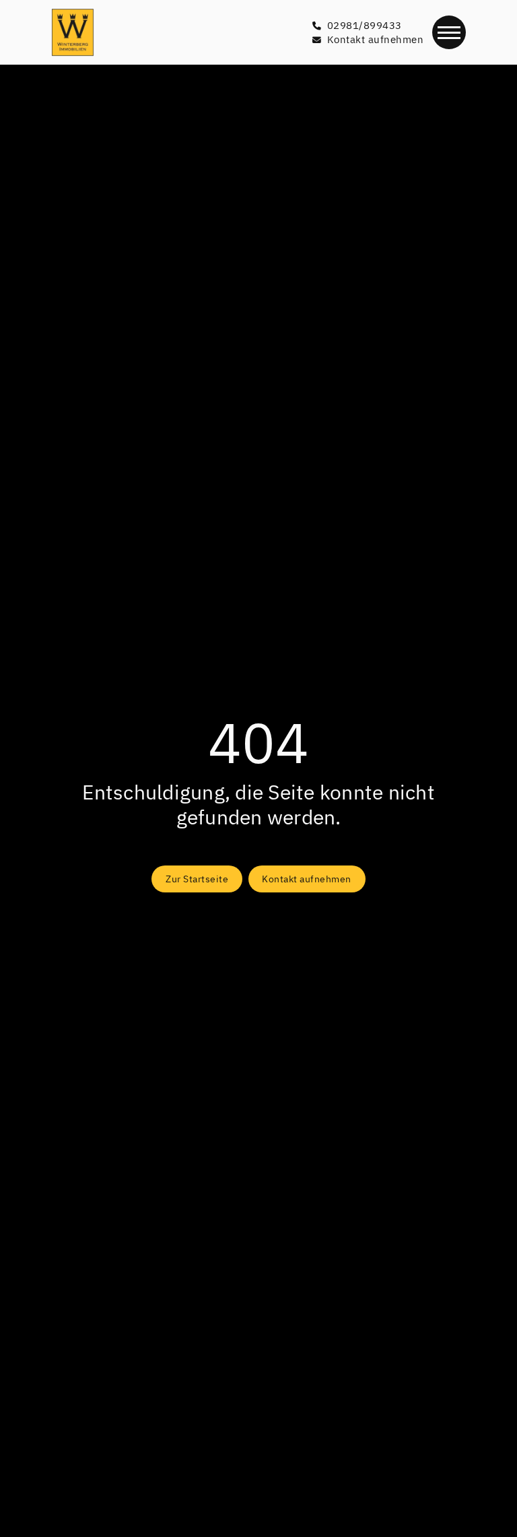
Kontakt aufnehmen (306, 879)
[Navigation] (449, 32)
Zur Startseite (197, 879)
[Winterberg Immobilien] (72, 32)
